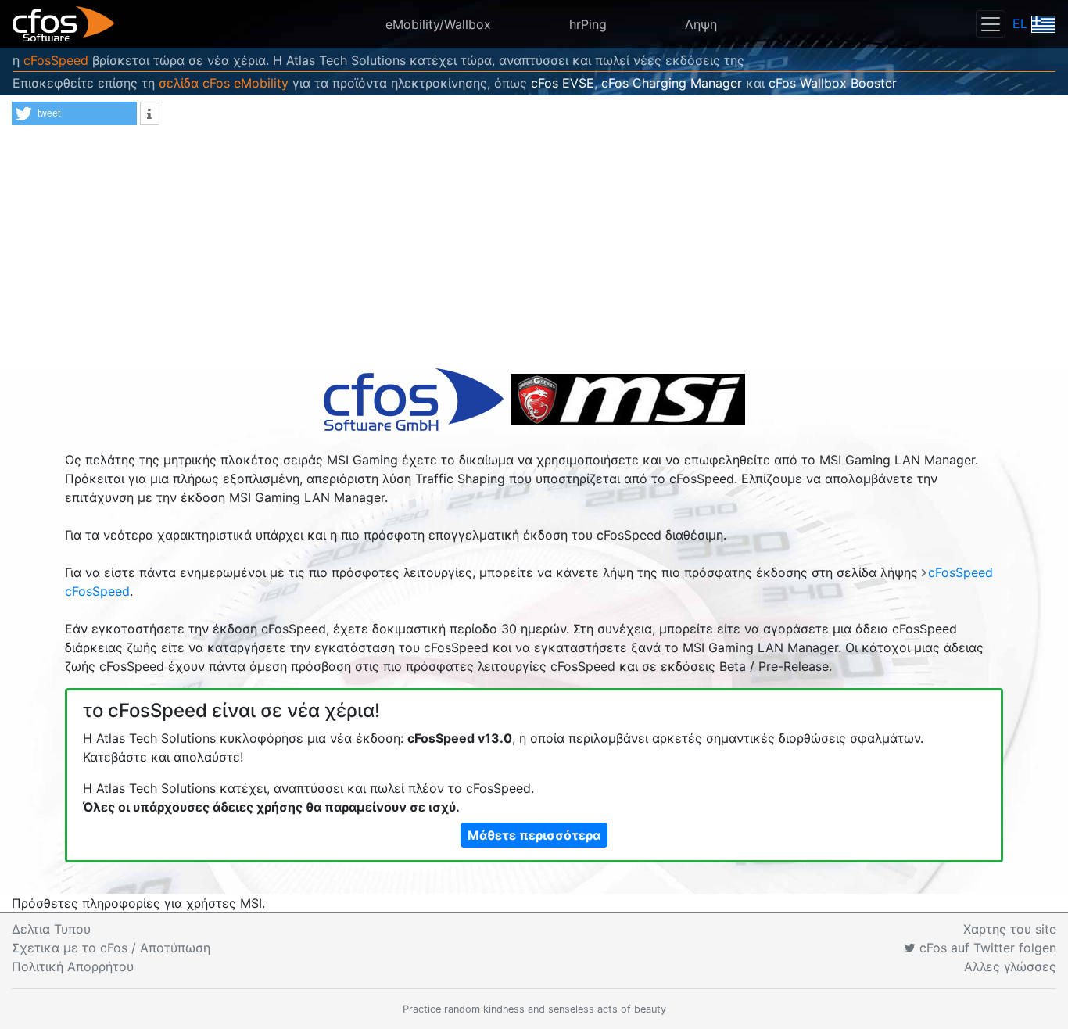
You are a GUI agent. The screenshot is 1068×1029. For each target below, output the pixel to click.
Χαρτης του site (1009, 929)
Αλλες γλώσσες (1010, 966)
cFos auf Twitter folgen (986, 948)
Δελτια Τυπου (51, 929)
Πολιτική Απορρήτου (73, 966)
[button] (74, 113)
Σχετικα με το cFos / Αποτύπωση (111, 948)
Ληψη (701, 24)
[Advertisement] (534, 250)
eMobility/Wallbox (438, 24)
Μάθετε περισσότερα (534, 835)
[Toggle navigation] (990, 24)
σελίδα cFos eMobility (224, 83)
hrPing (588, 24)
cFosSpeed (55, 60)
